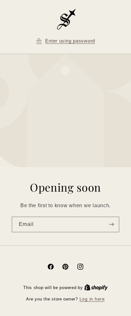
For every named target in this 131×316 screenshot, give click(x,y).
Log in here (92, 299)
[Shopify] (96, 287)
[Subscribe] (111, 224)
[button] (65, 41)
